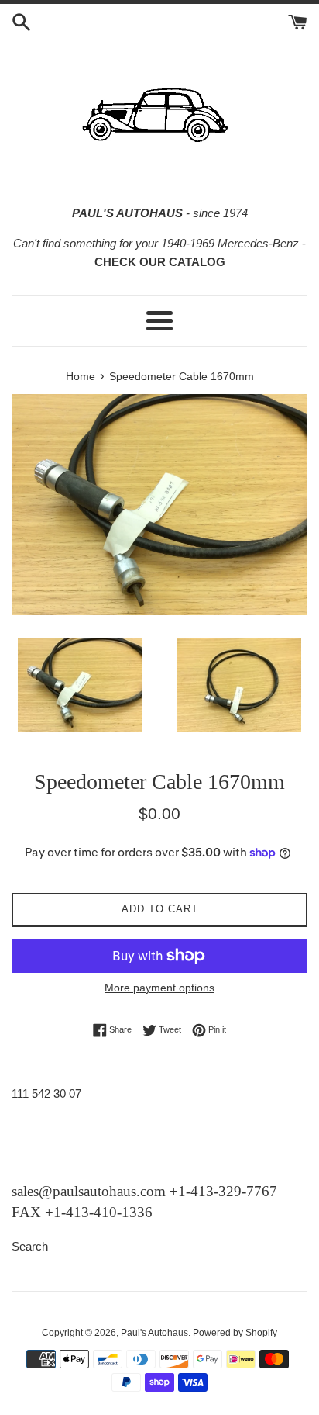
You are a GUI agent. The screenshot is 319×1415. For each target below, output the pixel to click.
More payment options (159, 987)
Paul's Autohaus (154, 1332)
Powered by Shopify (235, 1332)
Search (30, 1246)
